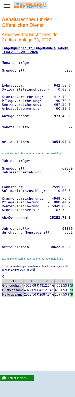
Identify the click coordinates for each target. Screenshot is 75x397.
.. (8, 281)
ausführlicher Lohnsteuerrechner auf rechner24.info (32, 153)
